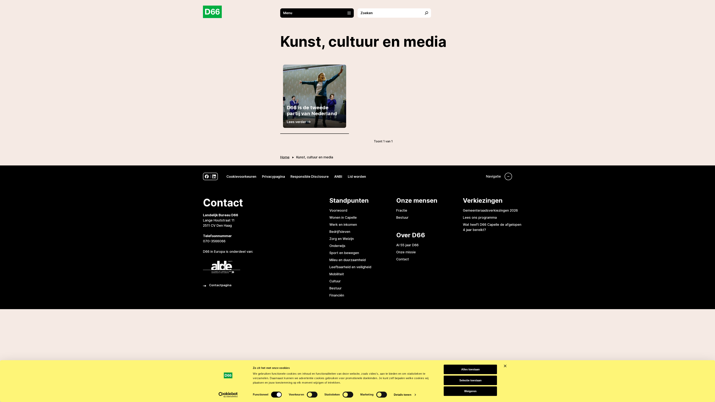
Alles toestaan (470, 369)
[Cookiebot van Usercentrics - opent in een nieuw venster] (228, 395)
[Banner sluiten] (505, 366)
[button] (319, 13)
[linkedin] (214, 176)
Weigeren (470, 391)
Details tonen (402, 394)
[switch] (312, 395)
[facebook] (207, 176)
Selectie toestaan (470, 380)
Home (285, 157)
